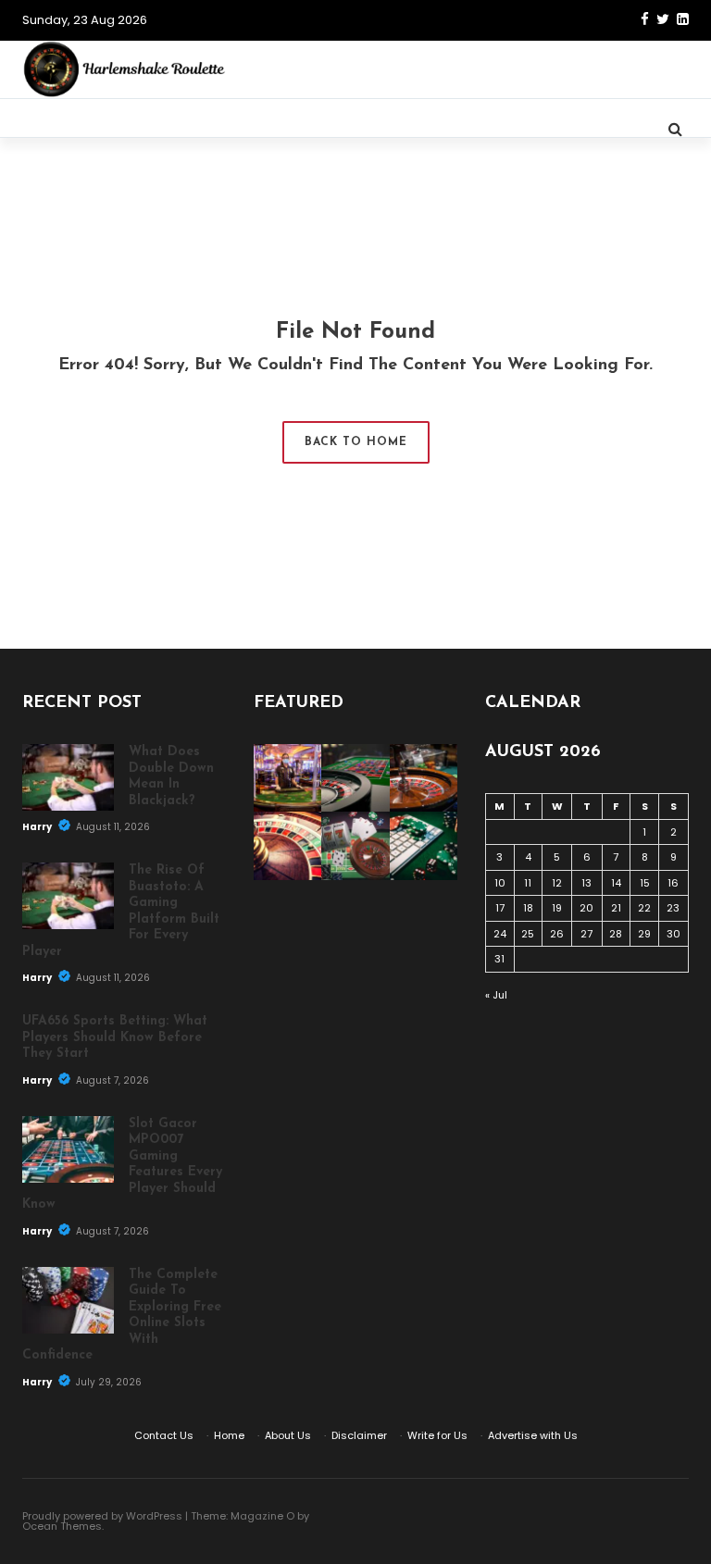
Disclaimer (359, 1435)
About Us (288, 1435)
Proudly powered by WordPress (102, 1515)
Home (229, 1435)
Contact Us (163, 1435)
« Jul (496, 994)
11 (527, 882)
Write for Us (437, 1435)
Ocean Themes (62, 1526)
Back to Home (356, 442)
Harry (38, 827)
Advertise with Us (533, 1435)
